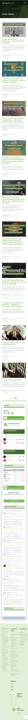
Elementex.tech (11, 439)
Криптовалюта (13, 215)
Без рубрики (12, 94)
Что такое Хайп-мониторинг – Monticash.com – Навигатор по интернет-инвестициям (13, 41)
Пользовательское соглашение (23, 635)
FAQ (22, 632)
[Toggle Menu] (25, 2)
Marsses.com (10, 442)
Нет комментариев (6, 56)
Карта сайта (22, 644)
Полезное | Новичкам (19, 55)
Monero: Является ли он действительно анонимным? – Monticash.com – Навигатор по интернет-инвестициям (14, 282)
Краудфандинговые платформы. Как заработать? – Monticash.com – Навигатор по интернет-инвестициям (13, 80)
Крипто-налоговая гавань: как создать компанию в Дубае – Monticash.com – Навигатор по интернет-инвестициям (13, 120)
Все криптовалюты (14, 483)
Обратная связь (23, 641)
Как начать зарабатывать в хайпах (12, 380)
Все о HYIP (12, 55)
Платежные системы (6, 295)
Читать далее (5, 57)
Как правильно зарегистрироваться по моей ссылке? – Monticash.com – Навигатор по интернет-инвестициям (12, 304)
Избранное (16, 356)
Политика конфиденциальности (23, 638)
